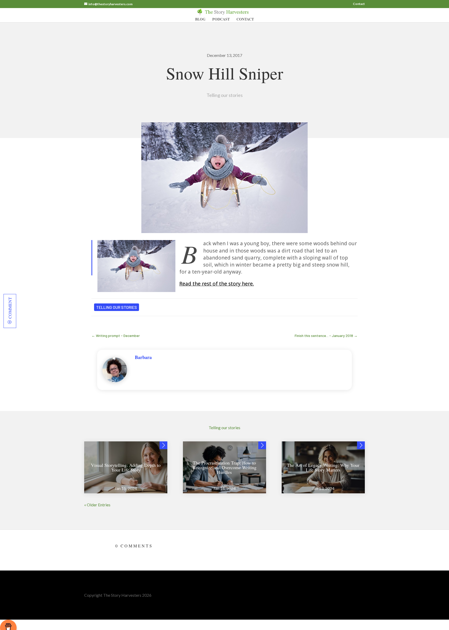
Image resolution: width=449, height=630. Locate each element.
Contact (359, 4)
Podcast (221, 19)
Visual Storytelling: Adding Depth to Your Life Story (126, 467)
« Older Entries (97, 504)
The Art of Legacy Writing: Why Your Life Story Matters (323, 467)
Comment (9, 308)
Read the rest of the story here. (216, 283)
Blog (200, 19)
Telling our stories (225, 95)
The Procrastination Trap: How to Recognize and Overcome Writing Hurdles (224, 467)
